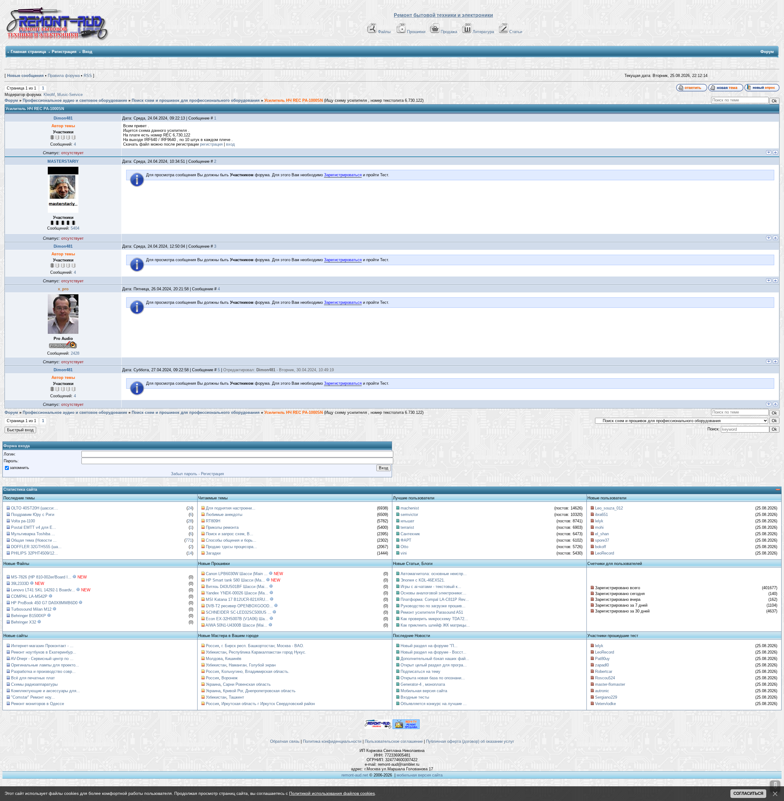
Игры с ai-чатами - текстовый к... (431, 586)
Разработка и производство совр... (43, 671)
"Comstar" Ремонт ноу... (33, 697)
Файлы (384, 31)
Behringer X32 (23, 622)
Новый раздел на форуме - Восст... (433, 652)
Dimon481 (63, 118)
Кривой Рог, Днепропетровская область (259, 690)
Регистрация (64, 51)
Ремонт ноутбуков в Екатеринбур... (43, 652)
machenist (410, 508)
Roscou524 (605, 678)
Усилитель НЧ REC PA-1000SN (293, 100)
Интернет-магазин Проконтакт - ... (42, 645)
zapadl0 (602, 665)
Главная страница (28, 51)
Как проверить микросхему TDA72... (434, 618)
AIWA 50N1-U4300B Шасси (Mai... (236, 625)
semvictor (409, 514)
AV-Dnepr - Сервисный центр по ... (42, 658)
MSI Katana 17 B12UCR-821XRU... (237, 599)
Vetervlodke (605, 703)
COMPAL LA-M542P (29, 596)
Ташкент (236, 697)
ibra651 (601, 514)
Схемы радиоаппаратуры (34, 684)
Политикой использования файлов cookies (332, 793)
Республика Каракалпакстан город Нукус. (267, 652)
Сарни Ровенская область (247, 684)
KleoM (49, 94)
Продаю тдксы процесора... (231, 546)
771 (189, 540)
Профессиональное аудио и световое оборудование (75, 100)
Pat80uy (602, 658)
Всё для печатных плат (33, 678)
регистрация (211, 144)
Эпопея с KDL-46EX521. (423, 580)
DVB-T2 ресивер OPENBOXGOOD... (239, 606)
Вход (87, 51)
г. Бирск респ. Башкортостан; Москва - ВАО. (262, 645)
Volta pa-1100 (23, 521)
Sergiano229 (606, 697)
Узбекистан (216, 652)
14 (190, 553)
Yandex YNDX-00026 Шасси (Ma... (237, 593)
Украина (213, 684)
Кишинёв (233, 658)
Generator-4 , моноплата (423, 684)
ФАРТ (406, 540)
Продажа (449, 31)
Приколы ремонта (222, 527)
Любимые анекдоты (224, 514)
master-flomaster (610, 684)
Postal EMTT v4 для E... (33, 527)
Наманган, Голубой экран (252, 665)
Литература (483, 31)
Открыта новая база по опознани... (433, 678)
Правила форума (64, 75)
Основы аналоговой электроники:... (433, 593)
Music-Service (70, 94)
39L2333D (20, 583)
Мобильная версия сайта (424, 690)
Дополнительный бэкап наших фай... (435, 658)
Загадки (213, 553)
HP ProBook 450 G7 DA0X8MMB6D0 (44, 603)
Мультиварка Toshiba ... (33, 534)
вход (230, 144)
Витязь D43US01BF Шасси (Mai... (237, 586)
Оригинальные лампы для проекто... (45, 665)
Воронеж (229, 678)
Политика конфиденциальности (332, 741)
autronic (602, 690)
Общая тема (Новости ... (34, 540)
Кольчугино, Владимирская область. (255, 671)
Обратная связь (285, 741)
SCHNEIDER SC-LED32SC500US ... (238, 612)
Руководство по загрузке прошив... (433, 606)
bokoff (600, 546)
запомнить (19, 467)
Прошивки (416, 31)
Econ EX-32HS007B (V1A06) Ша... (237, 618)
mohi (599, 527)
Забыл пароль (184, 473)
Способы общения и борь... (231, 540)
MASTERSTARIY (63, 161)
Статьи (515, 31)
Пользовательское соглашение (394, 741)
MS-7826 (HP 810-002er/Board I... (41, 577)
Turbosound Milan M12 (31, 609)
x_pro (63, 289)
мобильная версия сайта (420, 775)
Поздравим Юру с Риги (32, 514)
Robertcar (603, 671)
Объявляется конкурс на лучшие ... (434, 703)
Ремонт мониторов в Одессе (37, 703)
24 (190, 508)
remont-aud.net (354, 775)
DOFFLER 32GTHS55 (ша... (36, 546)
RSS (88, 75)
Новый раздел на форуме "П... (429, 645)
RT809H (213, 521)
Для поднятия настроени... (230, 508)
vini (404, 553)
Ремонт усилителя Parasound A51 (432, 612)
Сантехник (410, 534)
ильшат (407, 521)
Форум (11, 100)
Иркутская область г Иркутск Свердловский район (268, 703)
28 (190, 521)
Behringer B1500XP (28, 615)
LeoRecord (604, 553)
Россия (212, 645)
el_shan (602, 534)
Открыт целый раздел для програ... (434, 665)
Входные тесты (415, 697)
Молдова (214, 658)
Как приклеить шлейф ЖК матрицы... (435, 625)
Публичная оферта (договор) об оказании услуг (470, 741)
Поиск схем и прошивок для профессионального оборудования (196, 100)
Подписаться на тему (420, 671)
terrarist (407, 527)
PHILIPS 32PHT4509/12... (34, 553)
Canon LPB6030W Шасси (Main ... (237, 573)
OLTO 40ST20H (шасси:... (34, 508)
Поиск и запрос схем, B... (229, 534)
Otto (404, 546)
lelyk (599, 521)
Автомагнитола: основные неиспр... (434, 573)
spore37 (602, 540)
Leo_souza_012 (609, 508)
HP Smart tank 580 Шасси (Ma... (235, 580)
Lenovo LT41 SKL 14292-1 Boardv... (43, 590)
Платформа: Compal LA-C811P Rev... (435, 599)
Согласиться (748, 793)
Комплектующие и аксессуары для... (45, 690)
